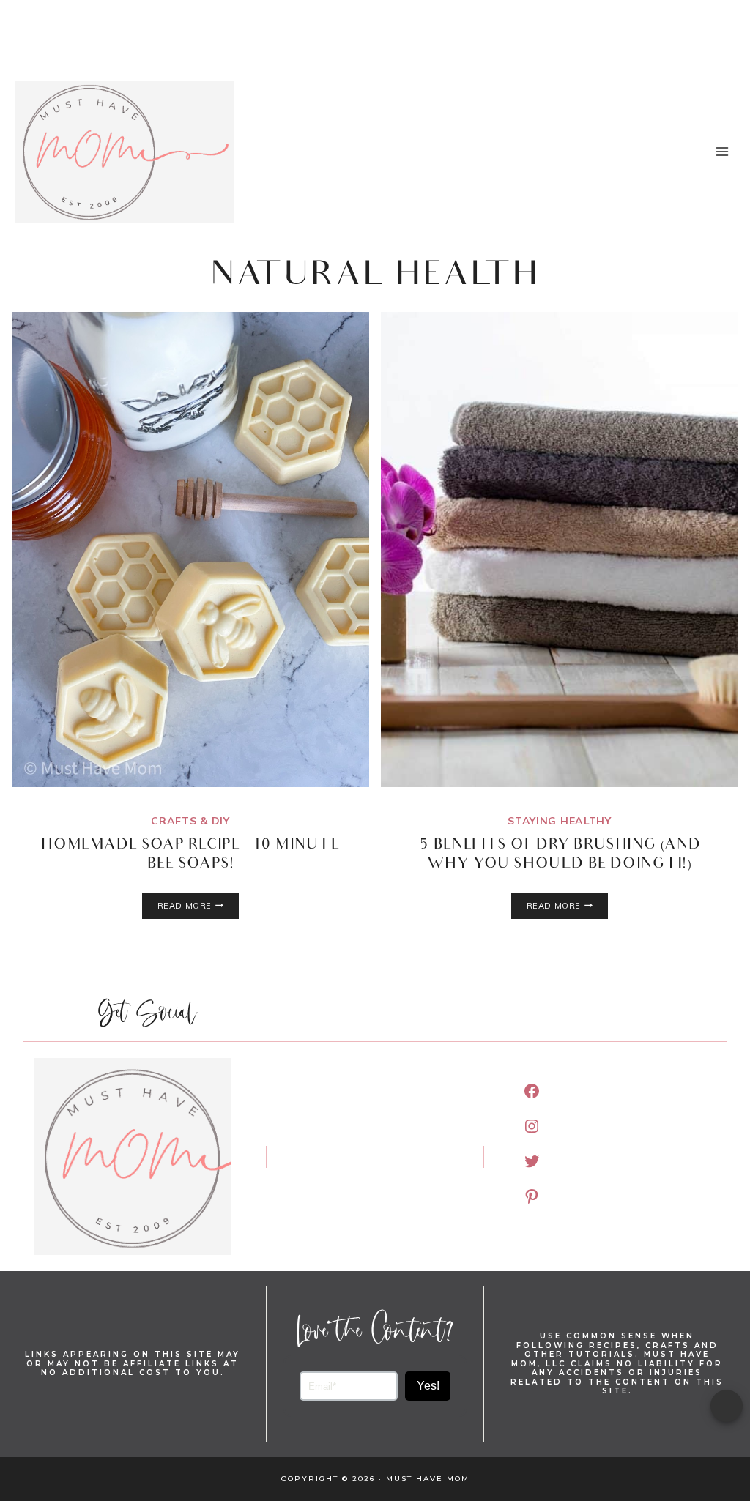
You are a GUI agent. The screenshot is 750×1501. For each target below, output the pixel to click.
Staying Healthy (560, 820)
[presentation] (190, 549)
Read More (198, 906)
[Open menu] (721, 151)
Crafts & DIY (190, 820)
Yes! (428, 1385)
